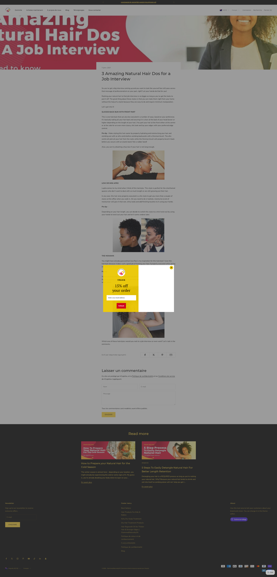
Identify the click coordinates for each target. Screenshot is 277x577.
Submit (121, 306)
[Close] (171, 267)
